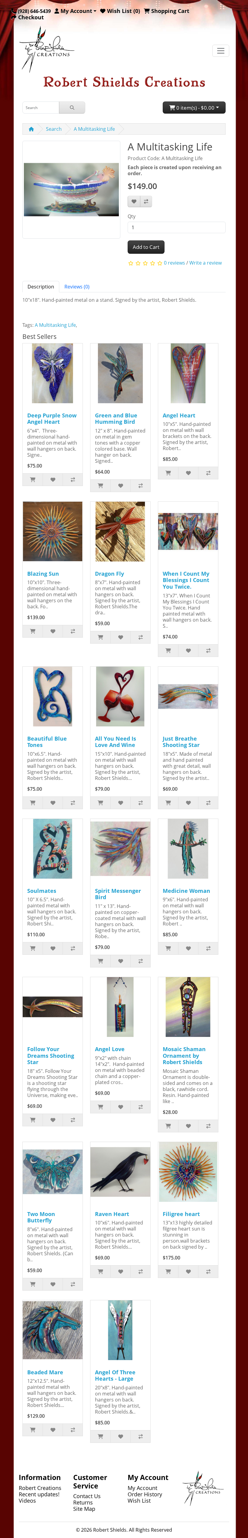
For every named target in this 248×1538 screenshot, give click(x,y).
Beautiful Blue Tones (47, 742)
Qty (131, 216)
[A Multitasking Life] (71, 191)
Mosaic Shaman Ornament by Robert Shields (184, 1055)
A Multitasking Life (94, 129)
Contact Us (87, 1496)
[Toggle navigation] (220, 51)
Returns (83, 1502)
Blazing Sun (43, 573)
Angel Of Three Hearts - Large (115, 1375)
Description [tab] (41, 286)
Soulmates (41, 890)
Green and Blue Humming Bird (116, 419)
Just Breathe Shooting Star (181, 742)
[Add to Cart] (33, 480)
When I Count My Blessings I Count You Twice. (186, 580)
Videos (27, 1500)
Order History (145, 1494)
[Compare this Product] (146, 201)
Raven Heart (112, 1214)
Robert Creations (40, 1487)
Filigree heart (181, 1214)
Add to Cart (146, 246)
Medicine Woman (186, 890)
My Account (142, 1487)
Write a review (205, 262)
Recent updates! (39, 1494)
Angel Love (110, 1049)
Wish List (139, 1500)
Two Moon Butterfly (41, 1217)
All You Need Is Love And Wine (115, 742)
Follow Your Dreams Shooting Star (50, 1055)
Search (54, 129)
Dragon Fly (109, 573)
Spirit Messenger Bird (118, 894)
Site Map (84, 1508)
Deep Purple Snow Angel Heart (52, 419)
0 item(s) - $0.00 (194, 107)
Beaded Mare (45, 1372)
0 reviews (174, 262)
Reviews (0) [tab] (77, 286)
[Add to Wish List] (134, 201)
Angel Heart (179, 415)
